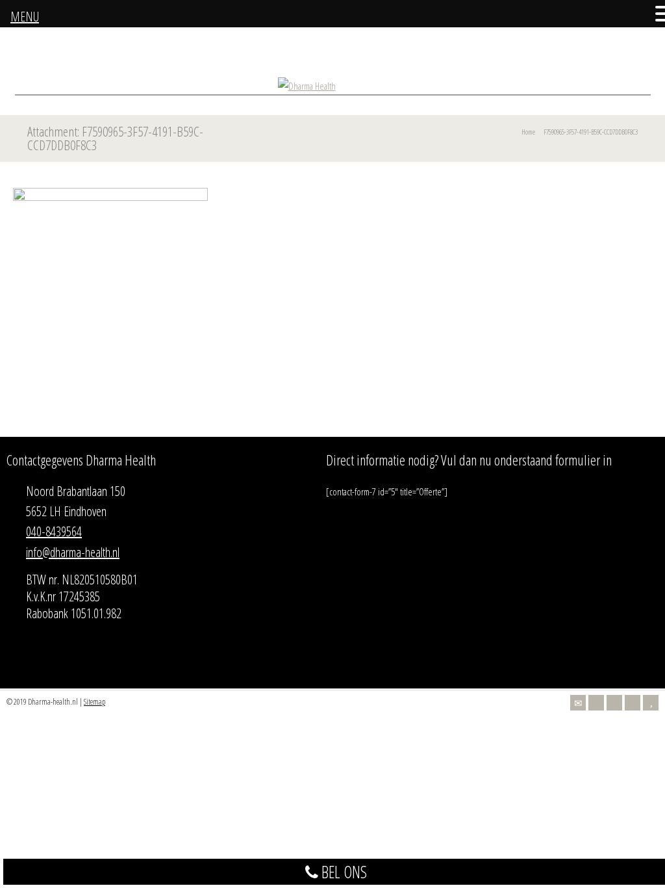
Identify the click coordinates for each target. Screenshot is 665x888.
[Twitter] (596, 703)
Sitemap (94, 701)
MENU (24, 16)
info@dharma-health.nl (72, 552)
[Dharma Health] (307, 85)
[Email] (578, 703)
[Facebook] (614, 703)
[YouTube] (651, 703)
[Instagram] (632, 703)
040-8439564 (54, 531)
